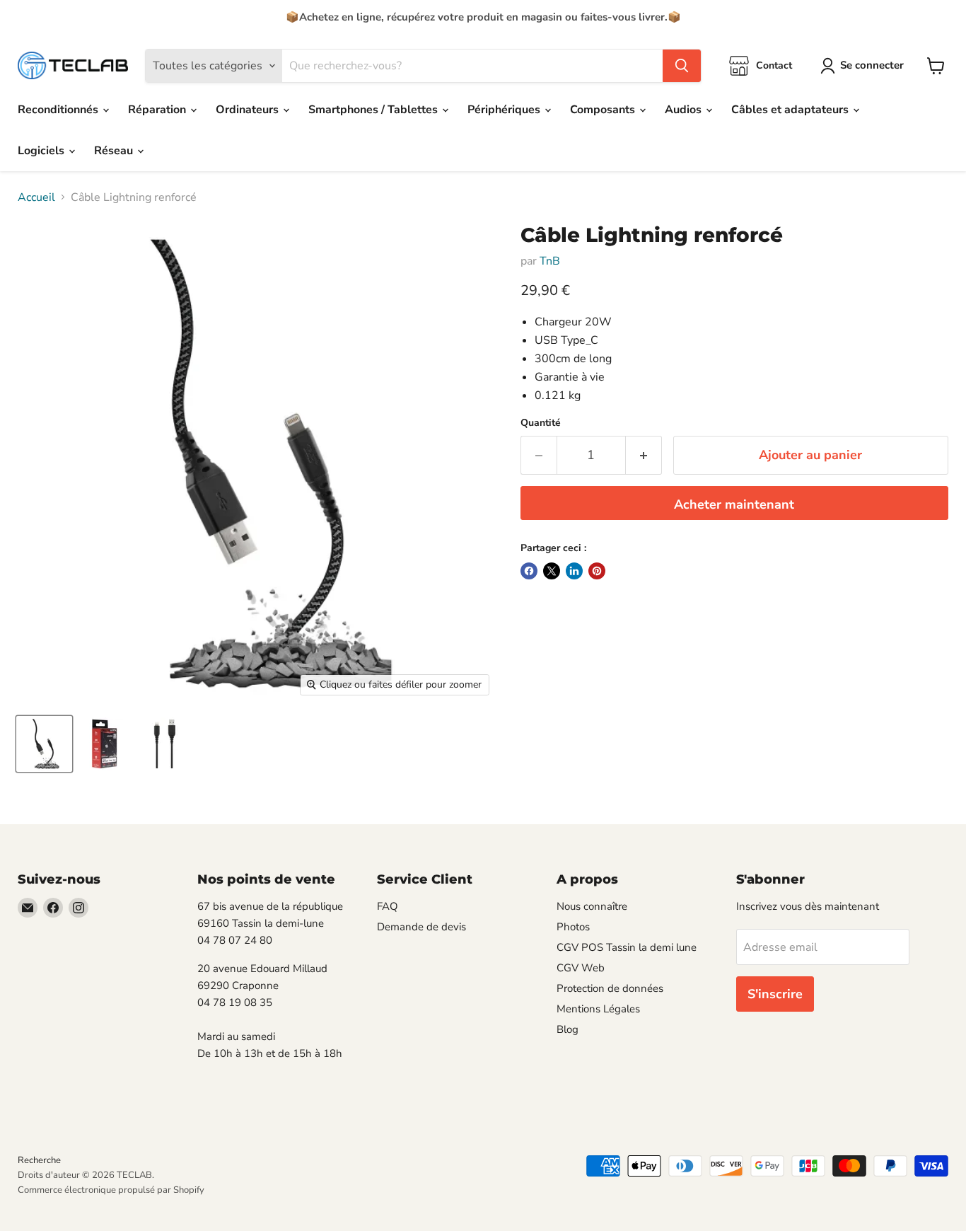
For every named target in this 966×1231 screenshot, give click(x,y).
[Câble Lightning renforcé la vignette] (44, 744)
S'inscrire (775, 994)
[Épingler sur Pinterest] (596, 570)
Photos (573, 927)
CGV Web (581, 968)
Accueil (36, 197)
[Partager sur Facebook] (528, 570)
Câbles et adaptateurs (791, 109)
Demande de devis (421, 927)
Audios (684, 109)
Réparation (158, 109)
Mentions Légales (598, 1009)
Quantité (540, 423)
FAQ (387, 906)
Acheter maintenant (734, 504)
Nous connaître (592, 906)
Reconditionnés (59, 109)
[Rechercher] (682, 66)
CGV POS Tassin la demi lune (627, 947)
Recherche (39, 1160)
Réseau (115, 150)
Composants (604, 109)
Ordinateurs (248, 109)
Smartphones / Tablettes (374, 109)
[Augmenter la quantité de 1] (644, 455)
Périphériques (505, 109)
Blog (567, 1029)
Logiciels (42, 150)
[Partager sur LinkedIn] (574, 570)
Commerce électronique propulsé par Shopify (111, 1190)
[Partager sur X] (551, 570)
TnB (550, 261)
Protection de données (610, 988)
